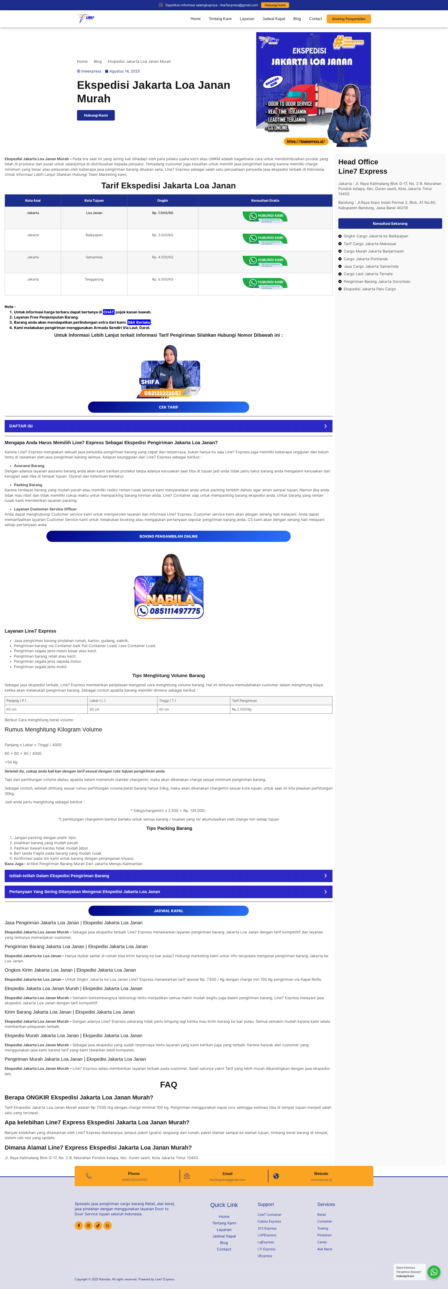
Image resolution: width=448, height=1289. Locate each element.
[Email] (187, 1176)
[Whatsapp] (107, 1225)
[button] (168, 426)
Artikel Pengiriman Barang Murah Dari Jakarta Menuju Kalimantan (84, 863)
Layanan (247, 19)
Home (196, 19)
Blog (297, 19)
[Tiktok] (98, 1225)
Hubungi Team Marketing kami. (99, 174)
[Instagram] (88, 1225)
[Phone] (89, 1176)
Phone (134, 1174)
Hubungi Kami (96, 115)
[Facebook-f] (79, 1225)
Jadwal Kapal (273, 19)
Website (321, 1174)
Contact (315, 19)
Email (227, 1174)
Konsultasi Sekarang (390, 223)
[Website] (276, 1176)
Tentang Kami (220, 19)
